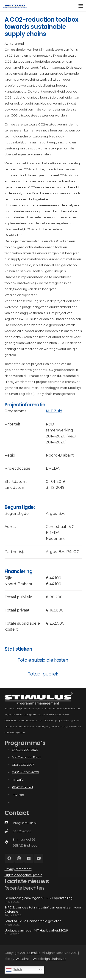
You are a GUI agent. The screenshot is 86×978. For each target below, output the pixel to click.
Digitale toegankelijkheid (23, 875)
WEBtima (23, 959)
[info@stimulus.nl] (9, 823)
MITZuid (18, 779)
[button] (81, 5)
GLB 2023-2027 (23, 764)
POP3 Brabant (22, 787)
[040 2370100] (9, 831)
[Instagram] (19, 858)
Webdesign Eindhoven (49, 959)
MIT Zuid (54, 411)
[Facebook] (9, 858)
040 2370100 (22, 831)
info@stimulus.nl (24, 823)
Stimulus (33, 953)
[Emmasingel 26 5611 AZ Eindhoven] (9, 842)
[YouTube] (38, 858)
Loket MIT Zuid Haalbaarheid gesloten (33, 921)
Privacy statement (18, 869)
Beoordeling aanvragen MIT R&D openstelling (38, 898)
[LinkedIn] (28, 858)
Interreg (18, 794)
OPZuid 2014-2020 (25, 772)
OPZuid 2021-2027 (25, 749)
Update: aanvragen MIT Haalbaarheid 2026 (36, 930)
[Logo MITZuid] (15, 5)
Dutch (16, 970)
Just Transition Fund (26, 757)
